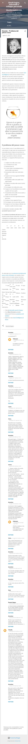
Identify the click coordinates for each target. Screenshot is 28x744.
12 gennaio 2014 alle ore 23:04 (15, 553)
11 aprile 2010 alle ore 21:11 (15, 334)
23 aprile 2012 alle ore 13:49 (15, 466)
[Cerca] (25, 3)
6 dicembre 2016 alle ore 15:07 (15, 631)
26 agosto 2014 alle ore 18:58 (15, 580)
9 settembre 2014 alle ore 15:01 (16, 591)
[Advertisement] (14, 258)
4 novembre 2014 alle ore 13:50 (15, 603)
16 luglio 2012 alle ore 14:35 (15, 503)
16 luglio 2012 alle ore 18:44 (18, 538)
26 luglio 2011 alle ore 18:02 (15, 387)
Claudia (10, 630)
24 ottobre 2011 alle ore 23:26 (15, 408)
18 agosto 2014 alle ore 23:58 (15, 568)
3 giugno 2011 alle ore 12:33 (15, 378)
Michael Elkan (18, 740)
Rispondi (10, 349)
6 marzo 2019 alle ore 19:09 (15, 685)
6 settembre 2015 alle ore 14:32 (16, 617)
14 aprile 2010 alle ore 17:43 (15, 354)
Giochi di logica (10, 326)
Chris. (10, 419)
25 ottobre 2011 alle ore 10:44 (15, 420)
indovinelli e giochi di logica (16, 310)
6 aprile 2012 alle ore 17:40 (15, 437)
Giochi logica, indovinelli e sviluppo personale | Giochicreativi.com (14, 6)
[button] (25, 31)
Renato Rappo (12, 602)
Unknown (15, 339)
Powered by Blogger (15, 738)
